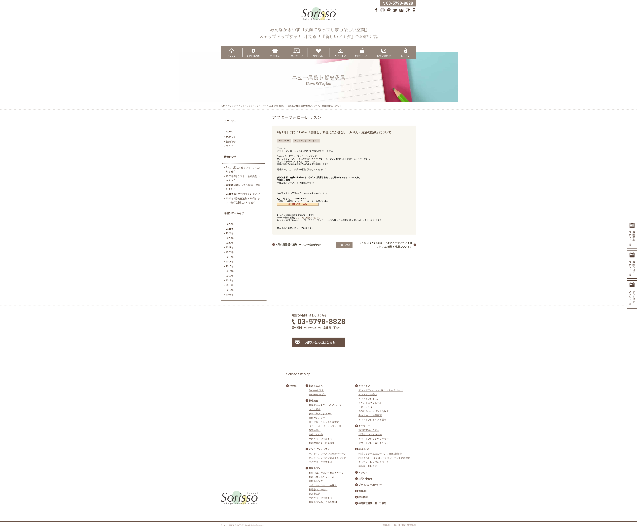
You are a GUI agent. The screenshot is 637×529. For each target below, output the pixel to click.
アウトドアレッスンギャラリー (374, 443)
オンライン (297, 55)
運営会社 (363, 491)
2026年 (230, 223)
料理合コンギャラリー (370, 434)
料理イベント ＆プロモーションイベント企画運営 (384, 458)
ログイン (405, 55)
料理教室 (275, 55)
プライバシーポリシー (370, 484)
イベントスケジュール (370, 402)
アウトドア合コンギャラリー (373, 438)
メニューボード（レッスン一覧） (326, 426)
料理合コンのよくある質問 (323, 502)
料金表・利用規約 (367, 466)
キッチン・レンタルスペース (373, 462)
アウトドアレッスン (368, 398)
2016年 (230, 266)
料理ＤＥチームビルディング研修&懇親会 (380, 453)
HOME (231, 55)
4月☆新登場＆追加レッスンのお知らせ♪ (298, 244)
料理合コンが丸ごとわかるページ (326, 472)
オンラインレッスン (319, 449)
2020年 (230, 252)
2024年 (230, 233)
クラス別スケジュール (320, 413)
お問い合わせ (384, 55)
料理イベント (362, 55)
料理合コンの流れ (318, 489)
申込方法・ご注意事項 (320, 438)
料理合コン (318, 55)
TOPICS (230, 136)
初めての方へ (316, 385)
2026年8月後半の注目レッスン (243, 193)
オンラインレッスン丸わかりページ (327, 453)
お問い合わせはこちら (320, 342)
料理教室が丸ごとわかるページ (325, 405)
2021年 (230, 247)
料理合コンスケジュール (321, 477)
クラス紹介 (314, 409)
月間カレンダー (317, 417)
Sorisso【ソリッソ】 (318, 13)
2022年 (230, 242)
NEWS (229, 132)
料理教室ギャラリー (368, 430)
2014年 (230, 271)
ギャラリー (364, 425)
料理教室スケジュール (632, 235)
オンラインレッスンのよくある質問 (327, 458)
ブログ (229, 146)
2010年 (230, 289)
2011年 (229, 285)
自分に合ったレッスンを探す (324, 422)
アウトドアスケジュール (632, 294)
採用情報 (363, 497)
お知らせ (231, 141)
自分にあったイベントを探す (373, 411)
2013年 (230, 275)
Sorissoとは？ (316, 390)
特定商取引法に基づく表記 (372, 503)
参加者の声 (314, 493)
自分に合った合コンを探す (323, 485)
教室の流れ (314, 430)
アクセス (363, 472)
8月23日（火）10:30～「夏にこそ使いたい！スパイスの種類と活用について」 (386, 245)
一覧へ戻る (344, 245)
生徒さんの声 (316, 434)
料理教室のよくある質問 (321, 443)
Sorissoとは (253, 55)
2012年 (230, 280)
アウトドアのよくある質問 (372, 419)
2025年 (230, 228)
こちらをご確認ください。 (308, 217)
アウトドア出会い (367, 394)
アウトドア (340, 55)
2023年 (230, 238)
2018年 (230, 256)
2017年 (230, 261)
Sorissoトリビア (317, 394)
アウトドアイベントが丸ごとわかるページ (380, 390)
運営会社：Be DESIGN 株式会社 (399, 525)
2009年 (230, 294)
